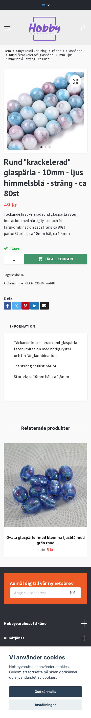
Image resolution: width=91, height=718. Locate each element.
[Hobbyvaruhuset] (45, 29)
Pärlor (56, 50)
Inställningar (45, 705)
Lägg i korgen (58, 258)
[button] (41, 147)
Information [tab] (22, 326)
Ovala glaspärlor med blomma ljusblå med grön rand (45, 540)
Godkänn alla (45, 692)
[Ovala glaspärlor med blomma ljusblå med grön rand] (45, 487)
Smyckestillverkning (31, 50)
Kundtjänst (14, 637)
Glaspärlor (74, 50)
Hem (7, 50)
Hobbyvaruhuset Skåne (25, 623)
